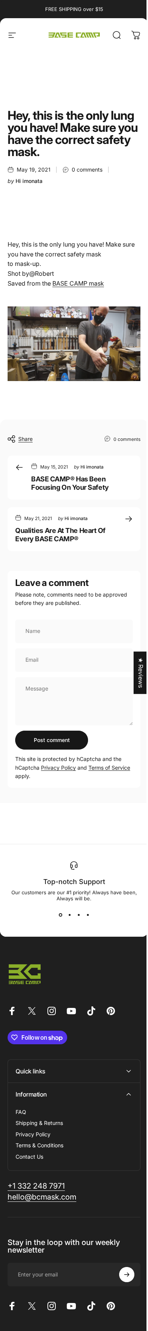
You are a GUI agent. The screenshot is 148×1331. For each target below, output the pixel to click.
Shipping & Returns (39, 1120)
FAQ (21, 1108)
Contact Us (29, 1153)
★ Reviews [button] (135, 673)
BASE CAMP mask (78, 283)
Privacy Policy (58, 767)
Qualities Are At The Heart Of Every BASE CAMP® (60, 534)
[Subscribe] (121, 1271)
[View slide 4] (87, 915)
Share (25, 439)
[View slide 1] (60, 915)
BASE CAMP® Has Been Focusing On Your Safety (70, 483)
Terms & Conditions (39, 1142)
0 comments (87, 169)
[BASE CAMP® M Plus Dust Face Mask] (74, 343)
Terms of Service (109, 767)
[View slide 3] (78, 915)
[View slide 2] (69, 915)
